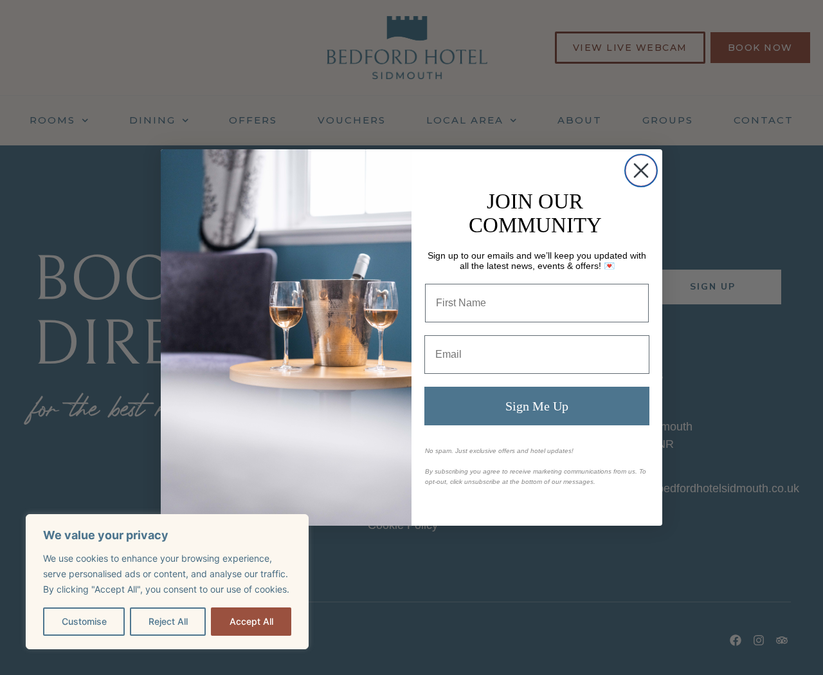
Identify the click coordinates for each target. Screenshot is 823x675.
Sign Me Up (536, 406)
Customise (84, 621)
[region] (167, 581)
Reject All (168, 621)
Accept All (251, 621)
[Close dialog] (641, 170)
